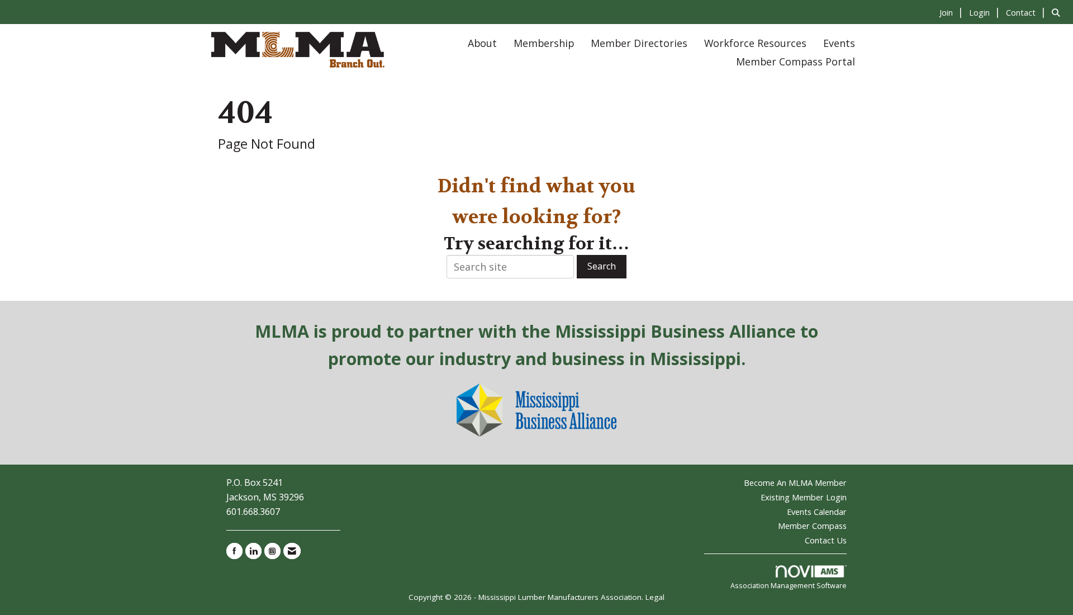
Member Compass (812, 525)
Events (839, 43)
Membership (544, 43)
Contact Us (826, 540)
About (482, 43)
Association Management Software (788, 585)
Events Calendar (817, 511)
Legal (654, 597)
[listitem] (952, 11)
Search (601, 266)
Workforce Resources (755, 43)
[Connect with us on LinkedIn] (253, 551)
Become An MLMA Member (795, 482)
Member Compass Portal (795, 61)
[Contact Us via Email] (292, 551)
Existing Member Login (804, 497)
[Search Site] (1058, 11)
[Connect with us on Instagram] (272, 551)
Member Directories (639, 43)
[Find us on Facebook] (234, 551)
